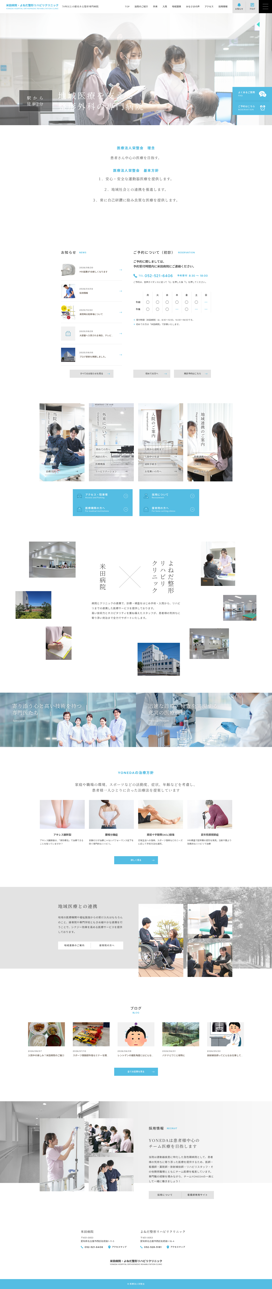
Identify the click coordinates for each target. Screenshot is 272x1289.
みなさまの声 (193, 6)
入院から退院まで (154, 449)
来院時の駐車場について (91, 314)
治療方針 (51, 471)
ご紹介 (197, 464)
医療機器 (51, 464)
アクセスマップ (119, 1247)
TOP (127, 6)
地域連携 (176, 6)
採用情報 (223, 6)
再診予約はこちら (192, 373)
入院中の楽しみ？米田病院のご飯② (46, 1055)
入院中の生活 (152, 456)
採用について (165, 1195)
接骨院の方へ (107, 945)
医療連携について (203, 456)
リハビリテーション (106, 471)
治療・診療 (52, 449)
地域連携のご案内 (74, 945)
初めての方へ (151, 373)
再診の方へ (101, 456)
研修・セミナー (202, 471)
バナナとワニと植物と (173, 1055)
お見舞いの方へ (153, 471)
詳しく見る (136, 860)
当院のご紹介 (141, 6)
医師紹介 (51, 456)
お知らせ (239, 9)
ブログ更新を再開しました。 (93, 357)
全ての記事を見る (136, 1071)
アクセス (209, 6)
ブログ (252, 9)
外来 (155, 6)
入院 (164, 6)
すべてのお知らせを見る (91, 373)
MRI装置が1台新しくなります (93, 272)
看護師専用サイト (197, 1195)
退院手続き (151, 464)
